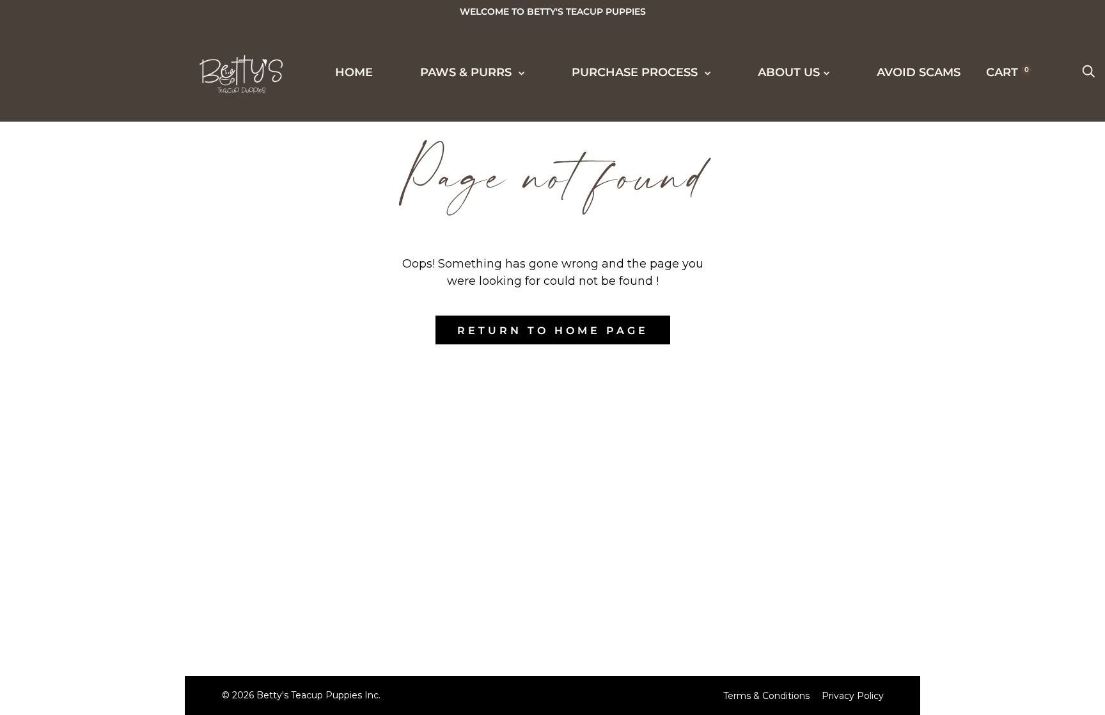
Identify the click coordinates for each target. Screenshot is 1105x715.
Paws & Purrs (467, 72)
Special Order (95, 164)
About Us (66, 566)
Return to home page (552, 331)
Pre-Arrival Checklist (124, 425)
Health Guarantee (111, 401)
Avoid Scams (77, 685)
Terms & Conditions (766, 696)
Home (354, 72)
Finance (71, 378)
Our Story (80, 520)
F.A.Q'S (65, 496)
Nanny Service (96, 449)
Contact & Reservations (131, 614)
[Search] (1088, 72)
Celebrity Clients (108, 212)
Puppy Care (84, 472)
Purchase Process (100, 306)
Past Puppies (89, 188)
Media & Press (93, 236)
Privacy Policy (853, 696)
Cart (1007, 72)
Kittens (69, 141)
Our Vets (74, 638)
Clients (69, 259)
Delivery (74, 354)
